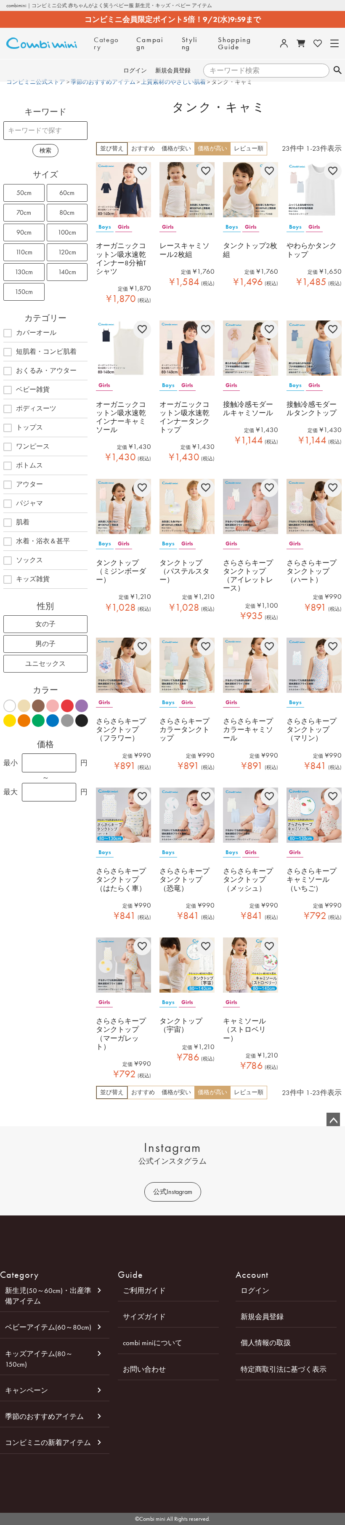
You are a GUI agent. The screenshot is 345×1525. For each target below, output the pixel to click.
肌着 (22, 522)
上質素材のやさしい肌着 (173, 81)
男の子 (45, 644)
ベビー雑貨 (33, 389)
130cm (24, 272)
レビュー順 (248, 148)
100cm (67, 232)
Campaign (149, 43)
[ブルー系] (52, 720)
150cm (24, 292)
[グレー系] (67, 720)
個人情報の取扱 (266, 1342)
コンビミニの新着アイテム (48, 1442)
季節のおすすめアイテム (103, 81)
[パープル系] (81, 706)
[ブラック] (81, 720)
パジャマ (29, 503)
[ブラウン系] (38, 706)
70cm (23, 212)
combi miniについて (152, 1342)
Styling (190, 43)
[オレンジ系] (24, 720)
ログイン (135, 70)
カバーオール (36, 333)
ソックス (29, 560)
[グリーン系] (38, 720)
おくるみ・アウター (46, 370)
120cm (67, 252)
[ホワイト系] (9, 706)
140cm (67, 272)
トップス (29, 427)
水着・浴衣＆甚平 (43, 541)
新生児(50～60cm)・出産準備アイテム (48, 1295)
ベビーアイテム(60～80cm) (48, 1327)
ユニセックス (45, 664)
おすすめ (143, 148)
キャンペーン (26, 1390)
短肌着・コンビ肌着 (46, 351)
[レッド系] (67, 706)
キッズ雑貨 (33, 579)
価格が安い (176, 148)
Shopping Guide (234, 43)
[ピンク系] (52, 706)
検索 (337, 71)
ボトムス (29, 465)
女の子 (45, 624)
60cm (66, 193)
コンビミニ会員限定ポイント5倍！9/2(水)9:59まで (173, 19)
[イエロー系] (9, 720)
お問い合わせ (144, 1369)
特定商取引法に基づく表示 (283, 1369)
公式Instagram (172, 1192)
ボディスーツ (36, 408)
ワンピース (33, 446)
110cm (24, 252)
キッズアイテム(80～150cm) (39, 1358)
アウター (29, 484)
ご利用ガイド (144, 1290)
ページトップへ (333, 1119)
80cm (66, 212)
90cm (24, 232)
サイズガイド (144, 1316)
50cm (24, 193)
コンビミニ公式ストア (35, 81)
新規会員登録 (173, 70)
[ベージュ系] (24, 706)
